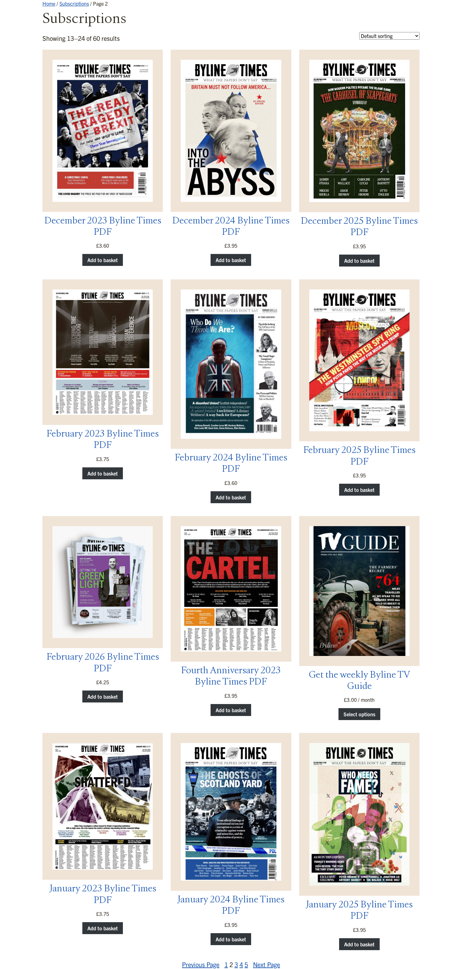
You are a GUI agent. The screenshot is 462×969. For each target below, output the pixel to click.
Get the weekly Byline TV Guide (359, 681)
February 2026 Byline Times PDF (103, 663)
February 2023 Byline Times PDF (103, 440)
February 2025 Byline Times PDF (359, 456)
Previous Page (200, 964)
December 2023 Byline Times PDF (102, 227)
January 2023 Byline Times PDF (102, 894)
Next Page (266, 964)
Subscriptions (74, 3)
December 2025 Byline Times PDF (359, 227)
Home (48, 3)
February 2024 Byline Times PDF (231, 464)
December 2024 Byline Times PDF (230, 227)
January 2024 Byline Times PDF (230, 905)
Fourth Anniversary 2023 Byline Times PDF (231, 676)
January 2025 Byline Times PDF (359, 910)
